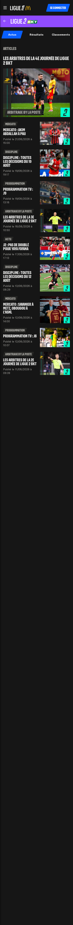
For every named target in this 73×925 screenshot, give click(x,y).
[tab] (12, 35)
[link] (36, 86)
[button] (5, 8)
